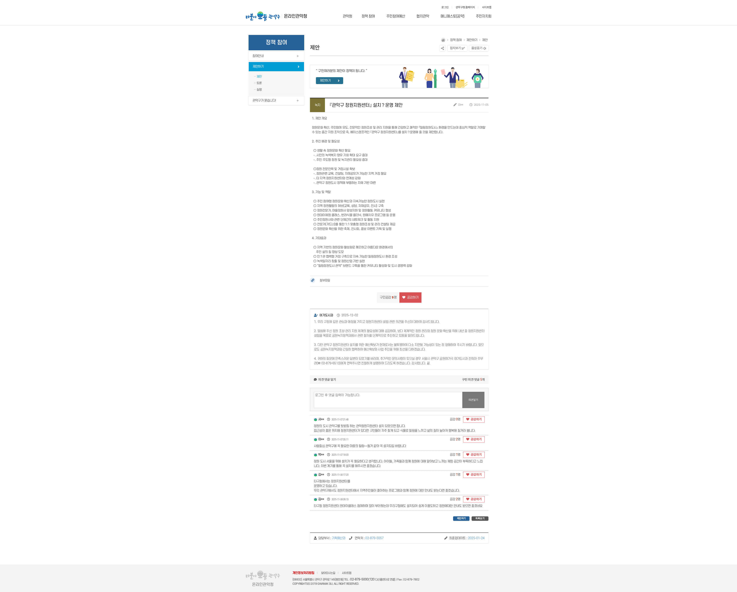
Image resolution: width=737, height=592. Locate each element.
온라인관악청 (295, 16)
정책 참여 (368, 16)
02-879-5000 (359, 579)
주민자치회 (483, 16)
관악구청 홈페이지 (465, 7)
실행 (259, 89)
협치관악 (422, 16)
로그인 (445, 7)
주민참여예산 (395, 16)
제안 (259, 76)
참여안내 (258, 56)
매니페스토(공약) (452, 16)
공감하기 (476, 419)
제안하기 (258, 66)
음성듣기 (476, 48)
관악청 (347, 16)
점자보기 (455, 48)
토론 (259, 83)
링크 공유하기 (442, 48)
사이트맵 (486, 7)
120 (372, 579)
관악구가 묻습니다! (264, 100)
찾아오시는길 (328, 573)
